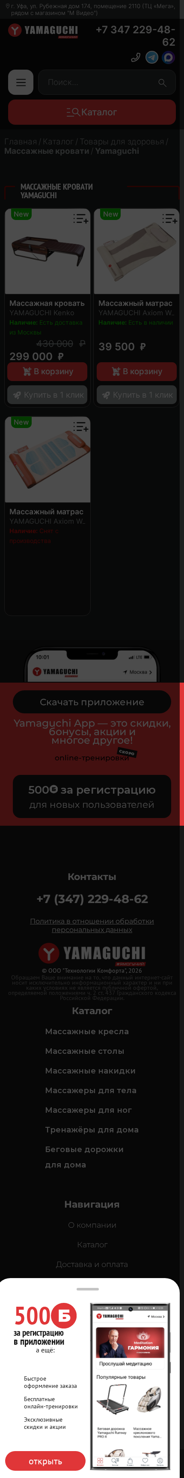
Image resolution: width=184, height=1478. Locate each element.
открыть (45, 1461)
